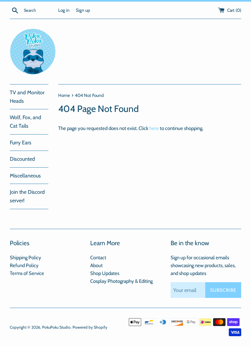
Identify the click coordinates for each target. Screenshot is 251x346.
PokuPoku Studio (56, 327)
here (154, 128)
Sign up (83, 10)
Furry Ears (20, 142)
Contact (98, 258)
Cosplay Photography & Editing (121, 281)
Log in (64, 10)
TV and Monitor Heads (27, 96)
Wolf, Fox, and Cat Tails (25, 121)
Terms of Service (27, 273)
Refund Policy (24, 265)
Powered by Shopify (90, 327)
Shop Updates (104, 273)
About (96, 265)
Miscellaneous (25, 176)
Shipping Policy (25, 258)
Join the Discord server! (27, 196)
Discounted (22, 159)
